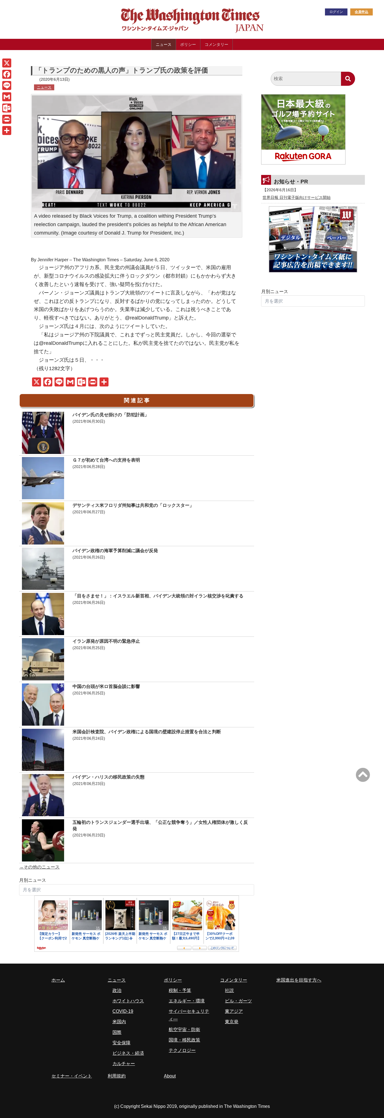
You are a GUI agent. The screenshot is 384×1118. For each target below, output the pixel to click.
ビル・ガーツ (238, 1000)
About (170, 1076)
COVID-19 (122, 1011)
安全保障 (121, 1042)
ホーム (58, 980)
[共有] (6, 130)
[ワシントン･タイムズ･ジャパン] (164, 32)
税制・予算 (180, 990)
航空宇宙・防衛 (184, 1029)
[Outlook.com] (6, 108)
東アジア (234, 1011)
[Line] (6, 85)
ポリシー (188, 44)
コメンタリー (216, 44)
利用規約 (117, 1076)
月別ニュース (32, 880)
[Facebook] (6, 74)
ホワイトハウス (128, 1000)
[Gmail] (6, 96)
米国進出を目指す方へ (298, 980)
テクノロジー (182, 1050)
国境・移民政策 (184, 1040)
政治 (116, 990)
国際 (116, 1032)
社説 (229, 990)
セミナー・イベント (71, 1076)
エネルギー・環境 (187, 1000)
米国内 (119, 1021)
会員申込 (361, 12)
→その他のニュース (39, 867)
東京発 (231, 1021)
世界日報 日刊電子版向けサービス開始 (297, 197)
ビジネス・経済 (128, 1053)
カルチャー (123, 1063)
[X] (6, 63)
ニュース (163, 44)
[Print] (6, 119)
